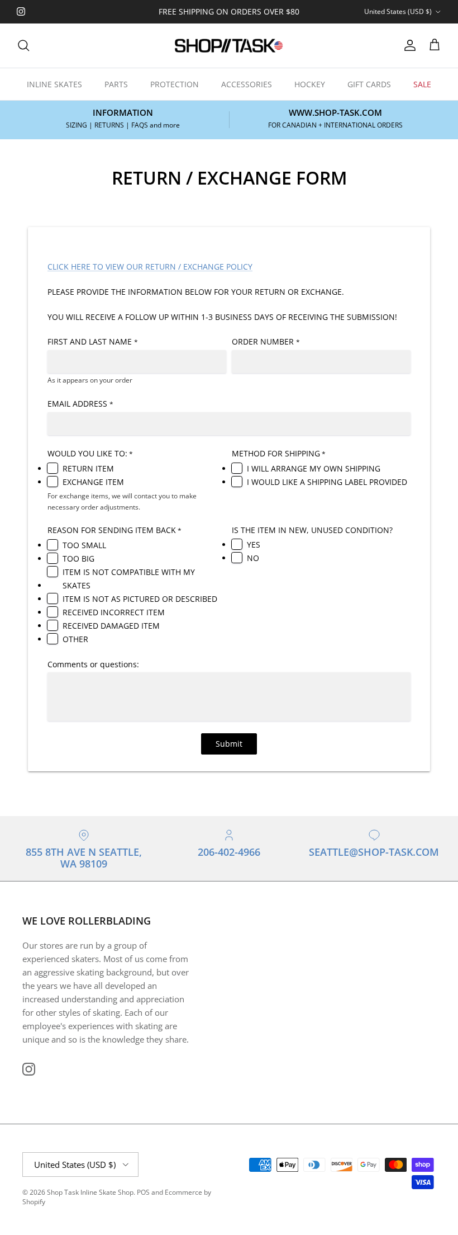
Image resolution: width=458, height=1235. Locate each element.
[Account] (408, 45)
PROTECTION (174, 84)
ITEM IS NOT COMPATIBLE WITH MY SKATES (129, 579)
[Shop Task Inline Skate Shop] (229, 45)
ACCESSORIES (246, 84)
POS (143, 1192)
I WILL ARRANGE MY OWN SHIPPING (313, 468)
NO (253, 558)
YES (253, 544)
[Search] (23, 45)
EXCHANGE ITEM (93, 482)
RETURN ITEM (88, 468)
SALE (422, 84)
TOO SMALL (84, 545)
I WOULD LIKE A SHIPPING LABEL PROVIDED (327, 482)
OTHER (75, 639)
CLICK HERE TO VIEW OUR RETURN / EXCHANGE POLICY (149, 266)
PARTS (116, 84)
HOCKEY (309, 84)
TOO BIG (78, 558)
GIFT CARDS (369, 84)
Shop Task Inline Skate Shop (90, 1192)
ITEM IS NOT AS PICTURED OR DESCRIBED (140, 598)
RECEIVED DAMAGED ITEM (111, 625)
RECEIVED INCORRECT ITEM (114, 612)
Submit (229, 743)
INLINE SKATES (54, 84)
